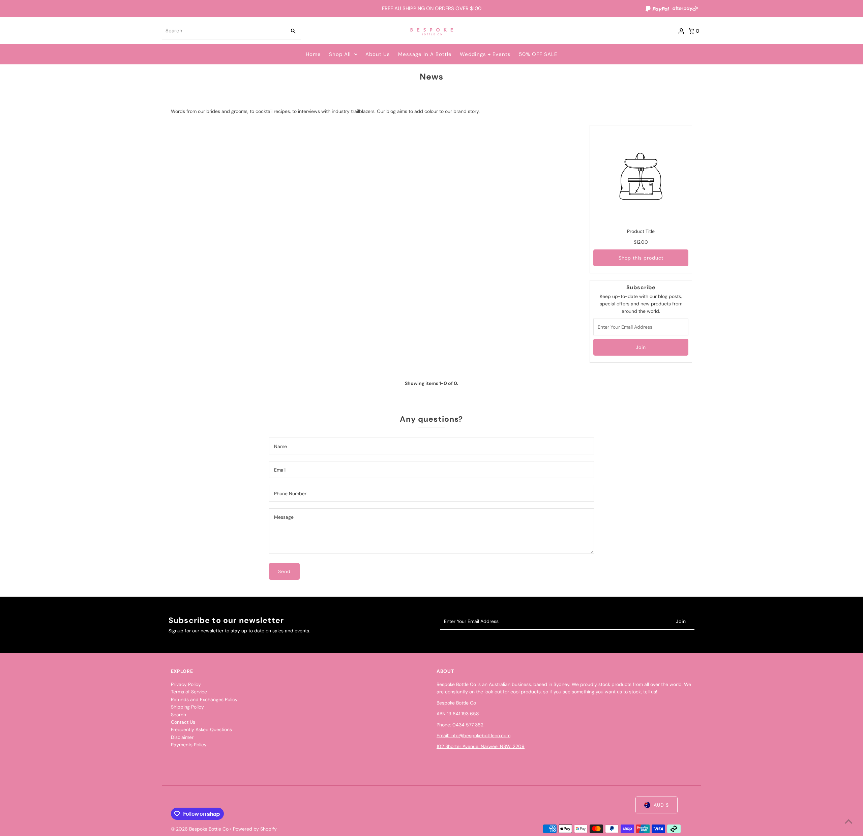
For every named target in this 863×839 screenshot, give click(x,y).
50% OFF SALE (538, 54)
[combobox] (223, 30)
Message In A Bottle (425, 54)
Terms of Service (189, 692)
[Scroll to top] (848, 821)
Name (280, 446)
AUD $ (661, 805)
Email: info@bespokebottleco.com (473, 735)
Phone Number (290, 493)
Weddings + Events (485, 54)
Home (313, 54)
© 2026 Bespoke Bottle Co (200, 829)
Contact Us (183, 722)
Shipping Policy (187, 707)
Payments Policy (189, 745)
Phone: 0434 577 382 (460, 725)
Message (284, 517)
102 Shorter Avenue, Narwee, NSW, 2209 (481, 746)
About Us (377, 54)
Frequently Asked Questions (201, 729)
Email (280, 470)
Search (178, 715)
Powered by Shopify (255, 829)
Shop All (340, 54)
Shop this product (641, 258)
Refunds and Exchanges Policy (204, 699)
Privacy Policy (186, 684)
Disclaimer (182, 737)
